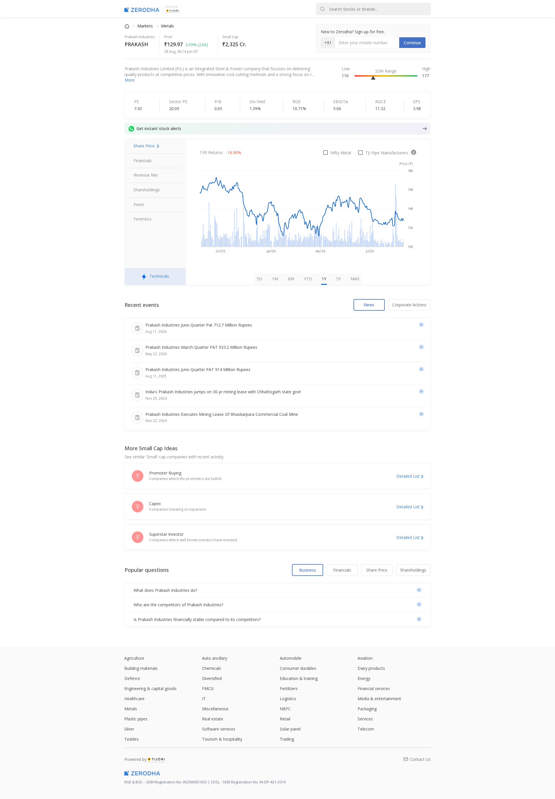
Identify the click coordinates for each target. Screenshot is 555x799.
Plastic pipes (135, 719)
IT (204, 698)
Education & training (299, 678)
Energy (364, 678)
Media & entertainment (379, 698)
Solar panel (290, 729)
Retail (285, 719)
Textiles (131, 739)
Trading (287, 739)
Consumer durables (298, 668)
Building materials (141, 668)
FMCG (208, 688)
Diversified (212, 678)
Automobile (290, 658)
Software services (218, 729)
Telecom (366, 729)
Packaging (367, 708)
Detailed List (408, 476)
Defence (132, 678)
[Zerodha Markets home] (141, 9)
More (130, 80)
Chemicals (211, 668)
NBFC (285, 708)
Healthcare (134, 698)
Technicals (159, 276)
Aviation (365, 658)
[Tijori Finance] (172, 10)
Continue (412, 42)
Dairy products (371, 668)
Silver (129, 729)
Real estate (212, 719)
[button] (277, 590)
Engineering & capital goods (150, 688)
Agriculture (134, 658)
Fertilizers (289, 688)
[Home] (127, 26)
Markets (145, 26)
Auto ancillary (214, 658)
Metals (167, 26)
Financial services (374, 688)
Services (365, 719)
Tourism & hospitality (222, 739)
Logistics (288, 698)
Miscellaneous (215, 708)
